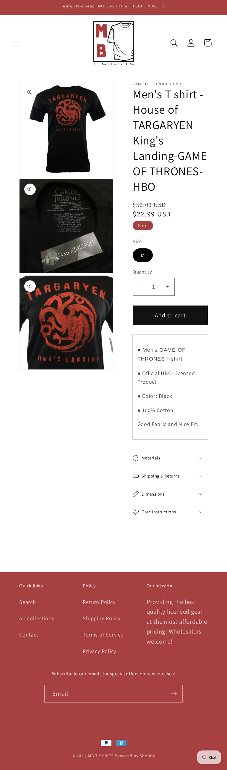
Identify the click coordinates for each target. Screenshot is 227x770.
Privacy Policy (99, 651)
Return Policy (99, 601)
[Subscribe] (174, 694)
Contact (28, 634)
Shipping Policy (102, 618)
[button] (16, 42)
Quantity (142, 272)
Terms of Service (103, 634)
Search (27, 601)
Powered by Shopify (135, 755)
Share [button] (149, 535)
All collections (36, 618)
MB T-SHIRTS (101, 755)
